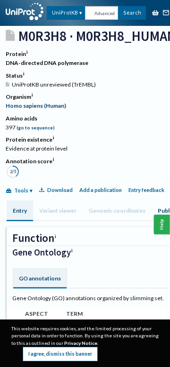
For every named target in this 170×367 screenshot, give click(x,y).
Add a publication (100, 190)
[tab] (20, 210)
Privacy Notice (80, 343)
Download (60, 190)
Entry (20, 210)
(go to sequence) (36, 127)
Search (132, 12)
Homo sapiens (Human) (36, 105)
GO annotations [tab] (40, 278)
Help (161, 224)
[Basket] (155, 13)
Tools (21, 190)
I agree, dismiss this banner (60, 354)
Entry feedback (146, 190)
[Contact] (166, 13)
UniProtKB (65, 12)
